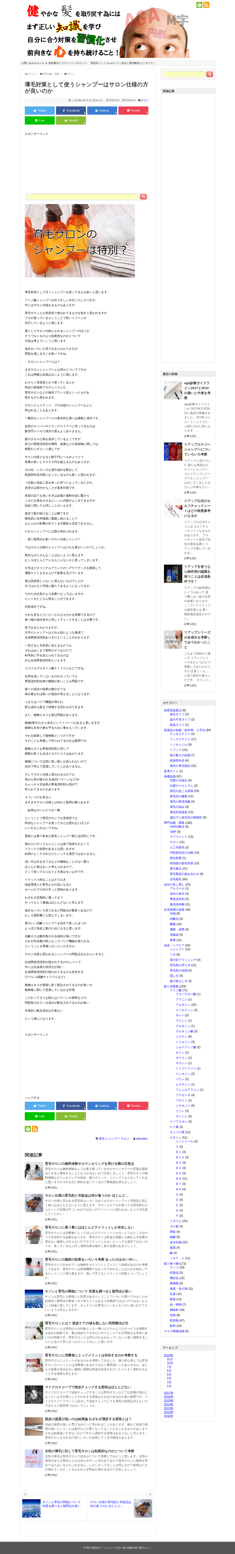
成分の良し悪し (174, 884)
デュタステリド (180, 734)
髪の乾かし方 (178, 981)
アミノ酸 (176, 990)
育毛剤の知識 (178, 970)
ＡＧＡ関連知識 (174, 1331)
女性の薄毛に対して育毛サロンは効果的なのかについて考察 (89, 1451)
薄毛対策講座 (178, 812)
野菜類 (174, 1320)
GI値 (173, 913)
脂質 (173, 1247)
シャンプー (177, 949)
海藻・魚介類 (178, 1288)
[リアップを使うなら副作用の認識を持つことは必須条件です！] (173, 574)
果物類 (174, 1283)
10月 (170, 1363)
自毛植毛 (176, 879)
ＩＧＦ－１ (177, 1258)
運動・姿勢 (177, 929)
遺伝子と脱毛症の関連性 (186, 817)
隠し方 (174, 975)
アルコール (177, 888)
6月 (169, 1370)
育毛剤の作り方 (180, 965)
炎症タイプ (177, 714)
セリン (180, 1052)
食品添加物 (177, 904)
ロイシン (181, 1116)
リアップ (176, 749)
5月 (169, 1374)
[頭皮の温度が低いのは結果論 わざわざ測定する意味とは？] (34, 1426)
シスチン (181, 1036)
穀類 (173, 1299)
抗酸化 (174, 918)
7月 (169, 1366)
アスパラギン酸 (186, 994)
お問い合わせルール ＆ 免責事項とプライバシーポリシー (54, 63)
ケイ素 (174, 1126)
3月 (169, 1382)
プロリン (181, 1100)
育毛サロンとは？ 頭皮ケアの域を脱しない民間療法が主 (87, 1323)
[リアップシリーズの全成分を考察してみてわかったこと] (173, 639)
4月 (169, 1378)
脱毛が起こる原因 (181, 790)
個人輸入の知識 (180, 755)
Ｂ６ (179, 1178)
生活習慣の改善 (174, 909)
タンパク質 (177, 1132)
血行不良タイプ (180, 719)
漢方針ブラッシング (183, 959)
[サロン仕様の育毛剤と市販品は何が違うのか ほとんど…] (34, 1203)
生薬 (173, 1294)
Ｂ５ (179, 1173)
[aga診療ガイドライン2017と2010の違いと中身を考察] (173, 390)
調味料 (174, 1309)
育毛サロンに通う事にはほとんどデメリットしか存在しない (89, 1227)
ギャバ (180, 1015)
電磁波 (174, 934)
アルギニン (183, 1004)
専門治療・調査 (174, 822)
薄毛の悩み (177, 806)
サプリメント (178, 836)
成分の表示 (177, 893)
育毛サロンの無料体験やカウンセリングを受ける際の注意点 (89, 1163)
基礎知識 (170, 776)
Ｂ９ (179, 1189)
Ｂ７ (179, 1183)
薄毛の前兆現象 (180, 801)
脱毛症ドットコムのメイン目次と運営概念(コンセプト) (122, 63)
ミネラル (176, 1221)
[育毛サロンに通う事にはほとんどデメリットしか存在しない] (34, 1235)
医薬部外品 (177, 760)
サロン (144, 100)
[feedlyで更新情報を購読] (199, 5)
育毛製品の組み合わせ (184, 873)
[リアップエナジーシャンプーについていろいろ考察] (173, 451)
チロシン (181, 1063)
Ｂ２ (179, 1162)
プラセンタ (183, 1095)
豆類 (173, 1315)
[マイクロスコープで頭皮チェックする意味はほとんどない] (34, 1394)
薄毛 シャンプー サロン (114, 1138)
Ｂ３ (179, 1167)
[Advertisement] (87, 162)
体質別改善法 (173, 710)
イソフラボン (178, 1121)
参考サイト (171, 771)
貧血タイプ (177, 724)
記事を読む (51, 1187)
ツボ (173, 954)
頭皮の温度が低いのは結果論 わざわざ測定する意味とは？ (88, 1419)
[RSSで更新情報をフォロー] (206, 5)
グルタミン (183, 1026)
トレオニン (183, 1073)
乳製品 (174, 1272)
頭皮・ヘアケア (174, 945)
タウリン (181, 1057)
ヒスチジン (183, 1084)
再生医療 (176, 858)
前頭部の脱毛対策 (181, 863)
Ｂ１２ (180, 1157)
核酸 (173, 1237)
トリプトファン (186, 1068)
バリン (180, 1079)
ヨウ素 (174, 1226)
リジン (180, 1111)
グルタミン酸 (184, 1031)
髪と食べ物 (171, 1263)
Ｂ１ (179, 1152)
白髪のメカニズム (181, 785)
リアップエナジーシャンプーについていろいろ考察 (197, 449)
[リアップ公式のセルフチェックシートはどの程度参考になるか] (173, 508)
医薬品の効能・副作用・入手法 (184, 730)
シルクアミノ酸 (186, 1047)
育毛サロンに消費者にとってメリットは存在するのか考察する (91, 1355)
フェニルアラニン (187, 1089)
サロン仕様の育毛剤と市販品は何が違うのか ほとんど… (87, 1195)
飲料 (173, 1325)
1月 (169, 1386)
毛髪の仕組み (178, 780)
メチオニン (183, 1105)
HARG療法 (177, 826)
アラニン (181, 999)
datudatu (142, 1138)
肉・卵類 (176, 1304)
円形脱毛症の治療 (181, 852)
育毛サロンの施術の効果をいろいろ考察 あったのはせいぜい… (91, 1259)
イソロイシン (184, 1010)
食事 (173, 940)
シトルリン (183, 1041)
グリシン (181, 1020)
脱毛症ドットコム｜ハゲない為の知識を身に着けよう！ (121, 1547)
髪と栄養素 (171, 986)
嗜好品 (174, 1278)
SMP (173, 831)
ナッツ (174, 1267)
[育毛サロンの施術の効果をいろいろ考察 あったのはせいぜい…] (34, 1267)
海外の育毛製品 (180, 765)
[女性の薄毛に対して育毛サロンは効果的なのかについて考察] (34, 1458)
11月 (170, 1359)
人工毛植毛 (177, 847)
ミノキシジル (178, 744)
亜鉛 (173, 1231)
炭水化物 (176, 1242)
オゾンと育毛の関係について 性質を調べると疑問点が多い (88, 1291)
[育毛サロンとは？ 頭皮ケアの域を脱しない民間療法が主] (34, 1331)
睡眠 (173, 924)
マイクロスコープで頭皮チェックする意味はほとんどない (88, 1387)
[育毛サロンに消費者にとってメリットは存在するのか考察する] (34, 1363)
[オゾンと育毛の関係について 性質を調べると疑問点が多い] (34, 1299)
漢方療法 (176, 868)
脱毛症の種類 (178, 796)
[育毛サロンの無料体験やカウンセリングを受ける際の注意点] (34, 1171)
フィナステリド (180, 739)
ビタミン (176, 1137)
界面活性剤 (177, 899)
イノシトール (184, 1141)
